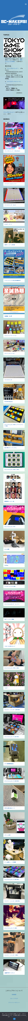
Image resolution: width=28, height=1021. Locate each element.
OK (14, 1018)
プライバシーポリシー (14, 1002)
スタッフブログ (14, 998)
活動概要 (14, 994)
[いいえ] (26, 1016)
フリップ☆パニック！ (12, 68)
